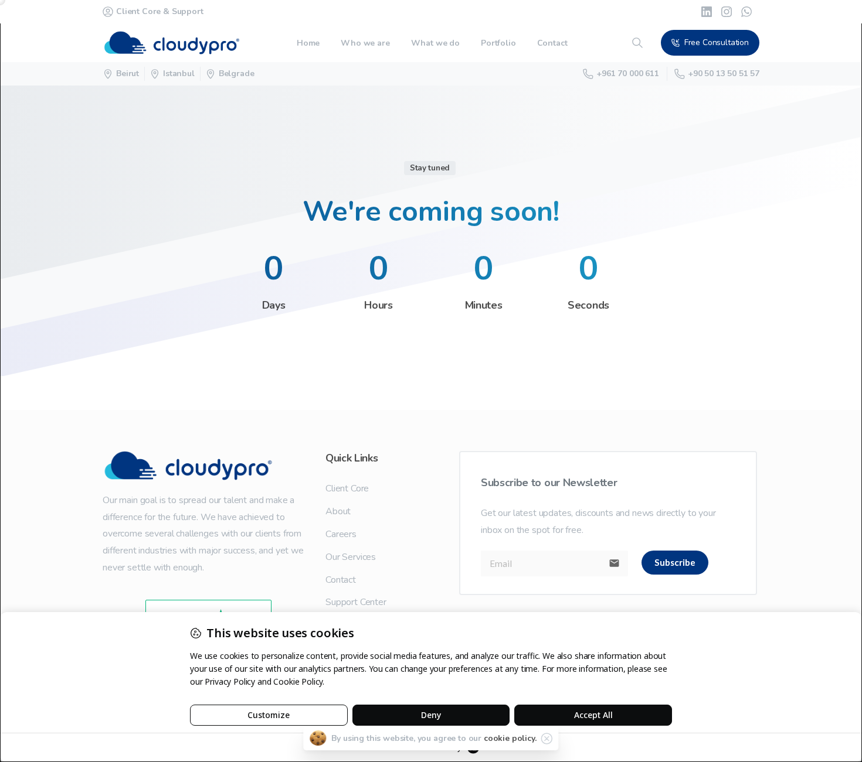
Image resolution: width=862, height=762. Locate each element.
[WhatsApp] (746, 11)
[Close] (547, 738)
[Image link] (198, 465)
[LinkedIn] (707, 11)
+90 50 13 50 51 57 (723, 73)
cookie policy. (510, 738)
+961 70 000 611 (627, 73)
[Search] (637, 42)
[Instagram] (727, 11)
